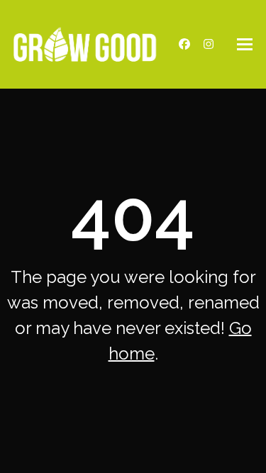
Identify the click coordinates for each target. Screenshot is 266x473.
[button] (245, 44)
